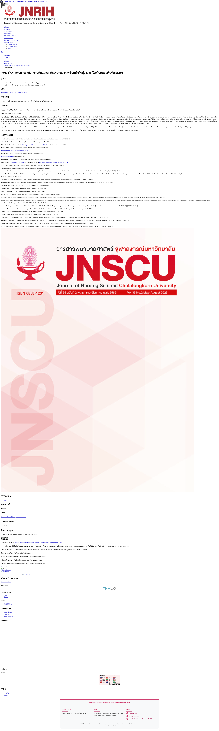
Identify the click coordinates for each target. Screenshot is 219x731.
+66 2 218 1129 (133, 713)
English (6, 695)
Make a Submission (6, 582)
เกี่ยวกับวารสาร (8, 42)
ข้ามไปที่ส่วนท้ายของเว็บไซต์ (38, 1)
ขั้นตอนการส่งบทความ (11, 40)
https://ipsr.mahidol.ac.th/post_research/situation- (35, 145)
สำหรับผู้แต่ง (7, 614)
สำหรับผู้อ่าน (8, 612)
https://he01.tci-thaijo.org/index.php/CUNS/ (140, 718)
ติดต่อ (9, 48)
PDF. (5, 500)
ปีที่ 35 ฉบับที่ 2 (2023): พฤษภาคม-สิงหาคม (16, 65)
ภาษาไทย (7, 693)
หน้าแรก (6, 27)
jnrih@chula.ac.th (134, 716)
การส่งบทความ (8, 38)
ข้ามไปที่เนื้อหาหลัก (6, 1)
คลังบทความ (8, 63)
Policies (6, 597)
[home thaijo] (109, 589)
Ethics (5, 595)
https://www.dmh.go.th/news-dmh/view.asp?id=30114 (53, 162)
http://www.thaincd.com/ (7, 156)
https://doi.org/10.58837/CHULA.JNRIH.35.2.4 (14, 92)
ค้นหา (2, 52)
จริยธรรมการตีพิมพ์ (10, 36)
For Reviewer (8, 604)
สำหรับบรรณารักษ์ (9, 616)
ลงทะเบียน (7, 55)
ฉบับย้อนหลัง (8, 31)
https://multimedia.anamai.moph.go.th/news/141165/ (15, 150)
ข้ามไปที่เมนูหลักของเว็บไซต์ (21, 1)
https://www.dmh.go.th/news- (17, 162)
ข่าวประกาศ (7, 33)
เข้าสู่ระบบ (7, 57)
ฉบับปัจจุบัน (7, 29)
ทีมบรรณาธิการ (12, 46)
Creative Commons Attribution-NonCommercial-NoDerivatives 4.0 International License (38, 542)
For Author (7, 603)
